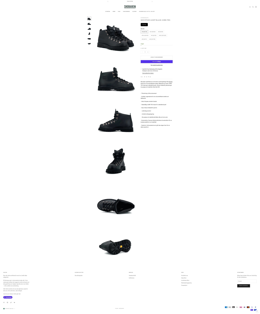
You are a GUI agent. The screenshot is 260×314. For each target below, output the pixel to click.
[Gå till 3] (89, 28)
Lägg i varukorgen (157, 57)
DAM (119, 11)
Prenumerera (243, 285)
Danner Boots (144, 17)
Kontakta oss (184, 275)
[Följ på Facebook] (4, 302)
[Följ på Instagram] (7, 302)
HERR (114, 11)
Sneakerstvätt (132, 275)
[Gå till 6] (89, 43)
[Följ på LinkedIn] (14, 302)
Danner (170, 81)
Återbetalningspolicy (186, 283)
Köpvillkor (183, 278)
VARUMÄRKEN (126, 11)
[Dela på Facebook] (144, 76)
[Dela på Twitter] (146, 76)
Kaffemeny (131, 278)
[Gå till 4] (89, 33)
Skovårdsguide (78, 275)
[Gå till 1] (89, 19)
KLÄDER (134, 11)
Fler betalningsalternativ (157, 65)
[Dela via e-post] (150, 76)
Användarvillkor (185, 280)
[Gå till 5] (89, 38)
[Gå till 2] (89, 23)
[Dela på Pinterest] (148, 76)
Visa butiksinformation (148, 73)
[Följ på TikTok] (11, 302)
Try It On (144, 24)
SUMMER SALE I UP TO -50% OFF (147, 11)
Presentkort (184, 285)
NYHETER (107, 11)
